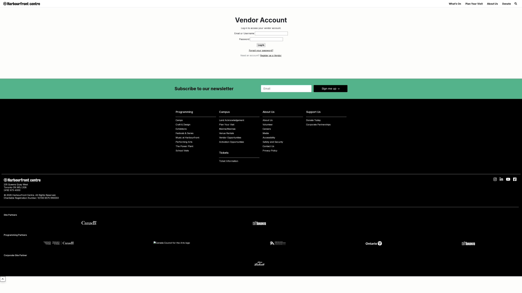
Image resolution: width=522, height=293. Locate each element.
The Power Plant (184, 146)
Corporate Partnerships (318, 124)
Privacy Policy (270, 150)
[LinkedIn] (501, 179)
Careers (267, 129)
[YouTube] (508, 179)
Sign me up (331, 88)
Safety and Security (273, 142)
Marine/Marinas (227, 129)
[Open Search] (516, 3)
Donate (506, 3)
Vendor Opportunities (230, 137)
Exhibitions (181, 129)
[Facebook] (515, 179)
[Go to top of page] (2, 278)
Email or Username (244, 33)
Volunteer (268, 124)
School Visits (182, 150)
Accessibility (269, 137)
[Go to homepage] (21, 3)
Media (266, 133)
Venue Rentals (226, 133)
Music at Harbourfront (187, 137)
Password (244, 39)
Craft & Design (183, 124)
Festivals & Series (184, 133)
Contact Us (268, 146)
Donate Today (313, 120)
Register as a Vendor (271, 55)
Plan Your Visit (474, 3)
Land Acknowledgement (231, 120)
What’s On (455, 3)
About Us (492, 3)
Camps (179, 120)
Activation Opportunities (231, 142)
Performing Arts (184, 142)
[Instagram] (495, 179)
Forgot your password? (261, 50)
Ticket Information (228, 161)
